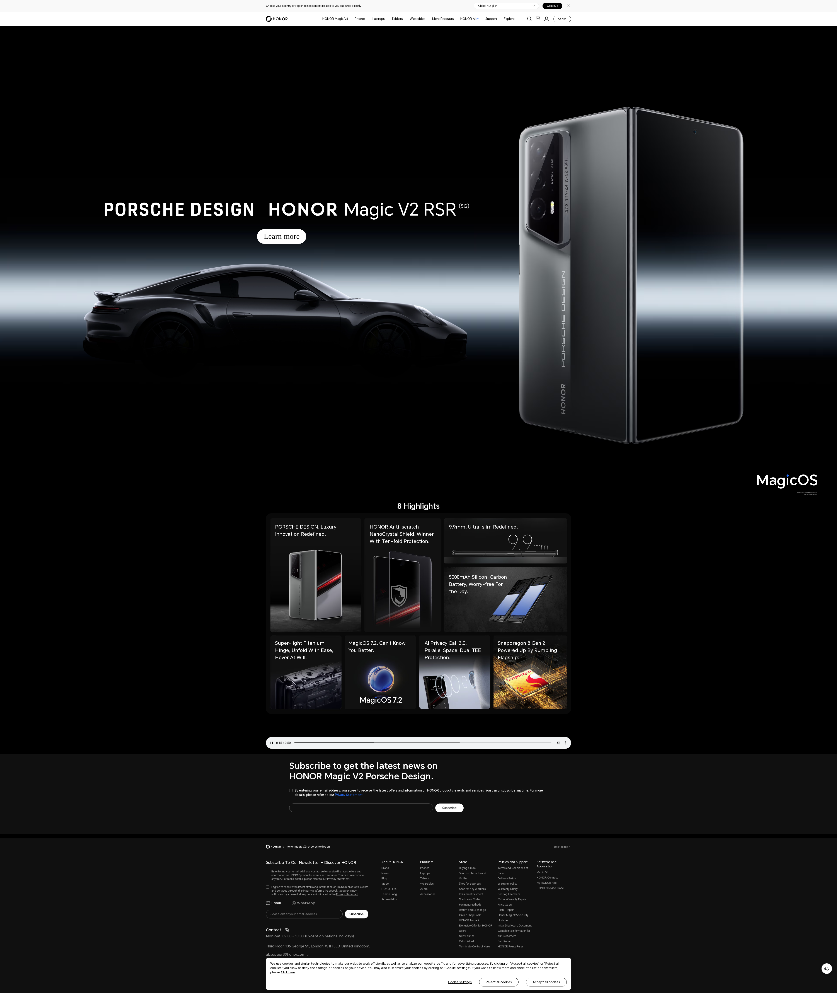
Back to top (561, 846)
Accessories (427, 894)
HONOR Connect (547, 877)
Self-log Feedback (509, 894)
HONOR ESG (389, 889)
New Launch (467, 936)
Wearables (417, 18)
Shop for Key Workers (472, 889)
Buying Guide (467, 868)
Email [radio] (276, 903)
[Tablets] (404, 19)
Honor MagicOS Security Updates (513, 918)
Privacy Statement (349, 795)
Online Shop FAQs (470, 915)
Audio (423, 889)
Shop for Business (470, 883)
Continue (552, 5)
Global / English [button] (487, 5)
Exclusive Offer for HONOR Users (475, 928)
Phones (360, 18)
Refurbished (466, 941)
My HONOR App (546, 882)
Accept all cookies (546, 982)
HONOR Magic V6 (335, 18)
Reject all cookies (499, 982)
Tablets (397, 18)
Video (385, 883)
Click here (288, 972)
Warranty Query (508, 889)
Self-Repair (505, 941)
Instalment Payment (471, 894)
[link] (538, 19)
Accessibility (389, 899)
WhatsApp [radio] (306, 903)
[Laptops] (386, 19)
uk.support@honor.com (285, 954)
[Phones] (367, 19)
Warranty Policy (507, 883)
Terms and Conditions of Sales (513, 871)
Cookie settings (460, 982)
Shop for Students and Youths (472, 876)
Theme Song (389, 894)
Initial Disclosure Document (515, 925)
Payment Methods (470, 904)
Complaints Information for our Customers (514, 933)
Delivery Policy (507, 878)
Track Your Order (469, 899)
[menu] (546, 19)
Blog (384, 878)
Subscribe (449, 808)
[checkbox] (418, 792)
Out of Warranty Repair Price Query (512, 902)
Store (562, 19)
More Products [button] (443, 18)
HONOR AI (468, 18)
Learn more (282, 236)
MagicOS (542, 872)
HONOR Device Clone (550, 888)
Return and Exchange (472, 909)
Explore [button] (509, 18)
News (384, 873)
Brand (385, 868)
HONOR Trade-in (469, 920)
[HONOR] (276, 846)
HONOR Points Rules (510, 946)
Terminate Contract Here (474, 946)
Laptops (379, 18)
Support (491, 18)
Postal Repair (506, 909)
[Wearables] (427, 19)
